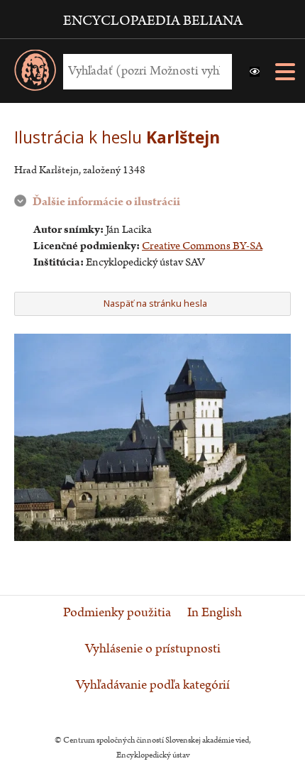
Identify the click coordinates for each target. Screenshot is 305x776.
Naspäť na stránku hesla (155, 303)
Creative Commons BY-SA (202, 246)
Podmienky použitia (117, 612)
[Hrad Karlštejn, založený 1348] (152, 537)
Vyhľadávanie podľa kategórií (153, 685)
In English (214, 612)
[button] (254, 72)
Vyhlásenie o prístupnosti (153, 649)
